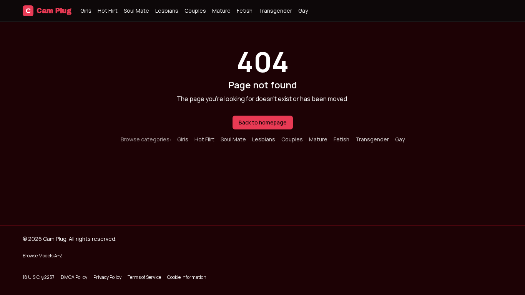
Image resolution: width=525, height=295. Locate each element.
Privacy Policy (107, 277)
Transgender (275, 10)
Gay (303, 10)
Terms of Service (144, 277)
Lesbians (166, 10)
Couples (195, 10)
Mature (221, 10)
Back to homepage (263, 122)
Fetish (245, 10)
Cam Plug (48, 11)
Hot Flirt (108, 10)
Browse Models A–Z (43, 255)
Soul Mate (136, 10)
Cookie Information (186, 277)
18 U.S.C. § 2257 (39, 277)
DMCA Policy (74, 277)
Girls (85, 10)
